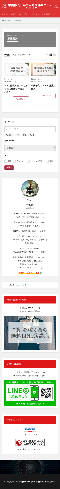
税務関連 (17, 20)
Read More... (21, 99)
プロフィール (15, 14)
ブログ (26, 14)
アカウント (9, 135)
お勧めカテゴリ (24, 55)
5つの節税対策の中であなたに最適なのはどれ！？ (16, 88)
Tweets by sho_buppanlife (14, 285)
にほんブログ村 (29, 434)
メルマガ (35, 14)
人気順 (13, 55)
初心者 (32, 135)
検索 (8, 167)
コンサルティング (49, 14)
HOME (5, 14)
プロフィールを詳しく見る (28, 273)
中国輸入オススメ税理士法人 (43, 87)
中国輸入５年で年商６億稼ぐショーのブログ (30, 6)
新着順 (7, 55)
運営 (24, 135)
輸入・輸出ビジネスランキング (29, 449)
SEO (18, 135)
